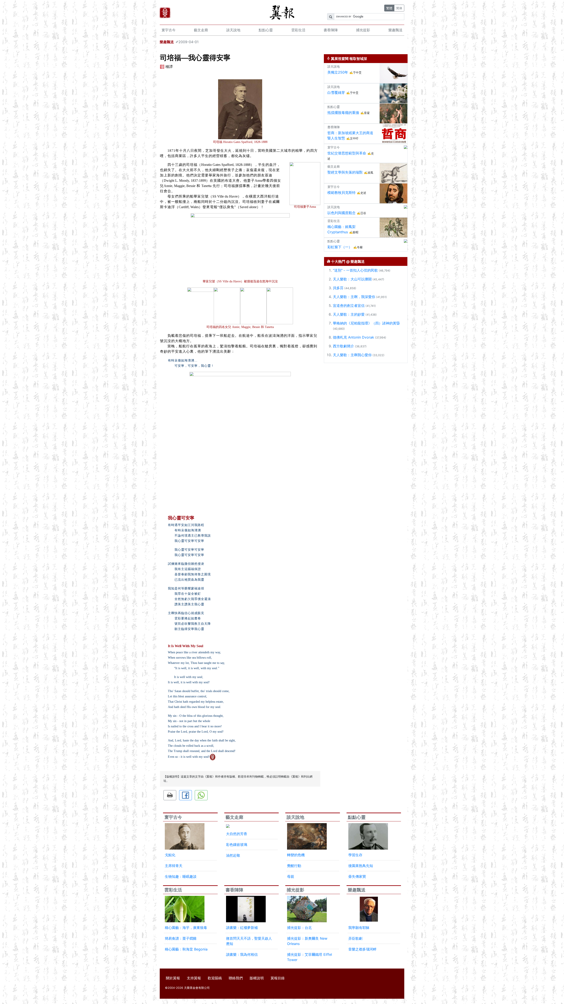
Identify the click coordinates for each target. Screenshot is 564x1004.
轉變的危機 (296, 855)
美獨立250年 (337, 72)
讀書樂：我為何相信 (242, 954)
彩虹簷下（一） (339, 247)
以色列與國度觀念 (341, 213)
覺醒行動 (294, 865)
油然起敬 (233, 855)
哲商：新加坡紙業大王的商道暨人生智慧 (350, 135)
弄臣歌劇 (355, 938)
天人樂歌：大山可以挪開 (352, 279)
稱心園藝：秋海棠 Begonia (186, 949)
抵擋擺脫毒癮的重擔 (343, 112)
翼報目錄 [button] (278, 978)
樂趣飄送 (395, 30)
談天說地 (233, 30)
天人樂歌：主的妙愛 (349, 314)
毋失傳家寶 (357, 876)
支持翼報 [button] (194, 978)
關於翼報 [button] (173, 978)
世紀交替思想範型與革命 (346, 153)
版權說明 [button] (257, 978)
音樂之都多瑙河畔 (362, 949)
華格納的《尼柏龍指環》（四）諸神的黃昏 (366, 323)
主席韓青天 (173, 865)
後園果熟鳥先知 (360, 865)
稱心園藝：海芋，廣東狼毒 (186, 927)
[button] (169, 795)
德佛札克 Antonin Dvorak (353, 337)
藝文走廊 (201, 30)
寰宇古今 (168, 30)
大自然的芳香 (236, 834)
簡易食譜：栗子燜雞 (181, 938)
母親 (290, 876)
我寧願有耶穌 (358, 927)
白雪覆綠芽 (336, 92)
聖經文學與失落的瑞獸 (345, 172)
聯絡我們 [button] (236, 978)
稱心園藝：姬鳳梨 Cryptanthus (341, 229)
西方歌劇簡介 (343, 346)
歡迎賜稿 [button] (215, 978)
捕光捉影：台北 (299, 927)
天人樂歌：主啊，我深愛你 (354, 297)
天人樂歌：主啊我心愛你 (352, 355)
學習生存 (355, 855)
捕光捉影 (363, 30)
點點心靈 (266, 30)
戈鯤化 (170, 855)
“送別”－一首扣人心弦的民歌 (355, 270)
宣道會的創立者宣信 (349, 305)
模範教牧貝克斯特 (341, 192)
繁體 (389, 8)
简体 (399, 8)
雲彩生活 (298, 30)
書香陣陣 (331, 30)
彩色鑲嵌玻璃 (236, 844)
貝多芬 (338, 288)
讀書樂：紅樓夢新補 (242, 927)
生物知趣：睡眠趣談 (181, 876)
